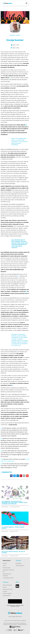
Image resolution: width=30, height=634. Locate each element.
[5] (12, 385)
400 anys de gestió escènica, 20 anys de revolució (13, 552)
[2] (26, 125)
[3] (18, 276)
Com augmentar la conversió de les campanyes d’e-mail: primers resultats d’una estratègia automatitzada (14, 502)
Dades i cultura (15, 47)
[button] (11, 476)
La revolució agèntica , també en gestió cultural (13, 527)
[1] (9, 77)
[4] (26, 291)
